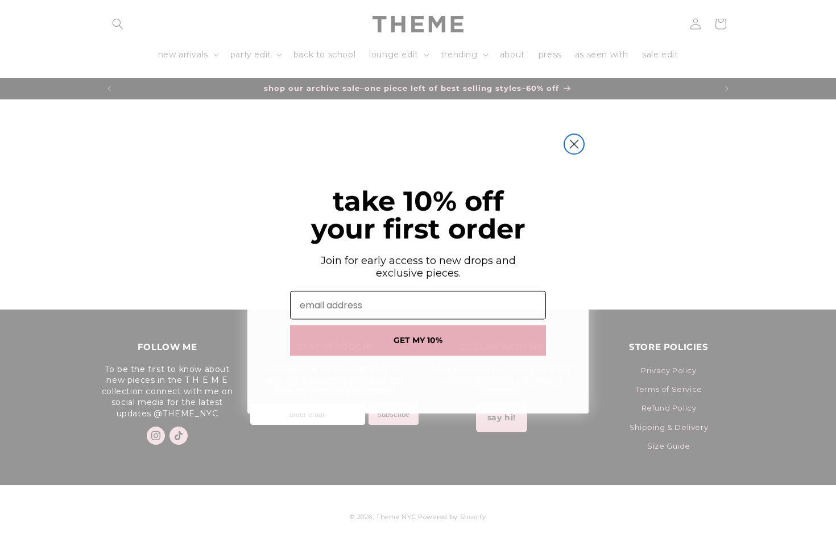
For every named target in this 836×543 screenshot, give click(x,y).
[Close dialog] (574, 144)
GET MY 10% (418, 340)
